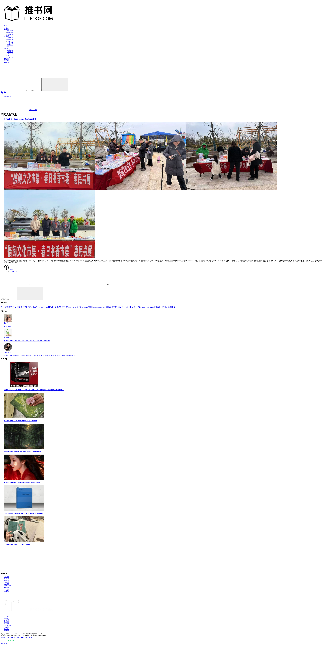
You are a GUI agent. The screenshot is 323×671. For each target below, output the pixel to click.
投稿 (2, 93)
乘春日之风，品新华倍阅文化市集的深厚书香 (20, 119)
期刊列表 (10, 53)
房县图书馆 (90, 307)
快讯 (5, 27)
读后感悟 (6, 46)
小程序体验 (7, 585)
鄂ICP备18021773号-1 (7, 637)
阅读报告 (10, 32)
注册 (5, 92)
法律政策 (10, 34)
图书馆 (64, 307)
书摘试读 (10, 41)
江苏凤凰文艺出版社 (101, 307)
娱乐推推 (10, 57)
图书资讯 (6, 29)
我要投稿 (6, 578)
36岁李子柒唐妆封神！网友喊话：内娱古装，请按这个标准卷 (22, 482)
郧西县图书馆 (144, 307)
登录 (2, 92)
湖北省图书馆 (111, 307)
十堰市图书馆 (30, 306)
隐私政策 (6, 577)
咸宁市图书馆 (44, 307)
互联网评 (6, 59)
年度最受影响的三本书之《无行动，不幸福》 (17, 544)
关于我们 (6, 60)
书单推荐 (10, 39)
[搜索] (54, 84)
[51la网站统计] (11, 640)
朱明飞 (95, 307)
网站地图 (6, 587)
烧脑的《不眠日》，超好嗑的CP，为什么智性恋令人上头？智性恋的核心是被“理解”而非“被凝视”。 (34, 390)
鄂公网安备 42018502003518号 (23, 637)
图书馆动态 (10, 30)
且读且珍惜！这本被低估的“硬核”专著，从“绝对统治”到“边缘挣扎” (24, 513)
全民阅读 (6, 48)
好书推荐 (6, 36)
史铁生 (39, 307)
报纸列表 (10, 52)
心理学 (84, 307)
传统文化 (10, 38)
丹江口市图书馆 (7, 307)
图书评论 (10, 45)
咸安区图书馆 (54, 307)
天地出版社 (71, 307)
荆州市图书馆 (121, 307)
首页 (5, 25)
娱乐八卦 (6, 55)
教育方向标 (10, 50)
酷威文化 (151, 307)
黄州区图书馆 (169, 307)
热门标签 (6, 591)
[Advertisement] (51, 559)
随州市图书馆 (159, 307)
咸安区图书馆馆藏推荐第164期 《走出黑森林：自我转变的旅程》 (23, 451)
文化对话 (10, 43)
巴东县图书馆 (78, 307)
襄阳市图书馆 (133, 307)
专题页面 (6, 62)
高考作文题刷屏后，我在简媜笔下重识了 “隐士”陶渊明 (20, 421)
